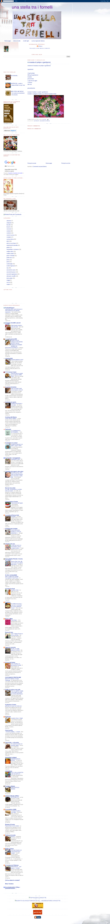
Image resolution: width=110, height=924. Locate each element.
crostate (9, 237)
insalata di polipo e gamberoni (40, 62)
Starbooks (8, 429)
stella (40, 46)
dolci (8, 241)
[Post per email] (47, 119)
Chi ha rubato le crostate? (12, 880)
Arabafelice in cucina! (11, 443)
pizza (8, 259)
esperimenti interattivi (12, 245)
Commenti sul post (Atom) (39, 166)
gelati (8, 247)
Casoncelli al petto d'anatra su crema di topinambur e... (16, 531)
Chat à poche (9, 730)
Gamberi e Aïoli (15, 590)
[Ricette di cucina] (37, 914)
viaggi (8, 280)
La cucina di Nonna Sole (12, 515)
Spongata (13, 516)
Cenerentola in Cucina (11, 501)
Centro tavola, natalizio (11, 418)
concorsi (9, 229)
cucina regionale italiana (38, 41)
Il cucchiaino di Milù (10, 809)
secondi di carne (11, 270)
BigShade (8, 716)
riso (8, 268)
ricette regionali (11, 265)
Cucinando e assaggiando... (13, 458)
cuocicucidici (9, 358)
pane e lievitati (10, 255)
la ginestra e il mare (10, 704)
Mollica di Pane (9, 848)
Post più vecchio (65, 163)
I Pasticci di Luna (10, 543)
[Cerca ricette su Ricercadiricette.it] (37, 897)
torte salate (9, 278)
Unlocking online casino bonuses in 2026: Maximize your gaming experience (13, 310)
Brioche (13, 836)
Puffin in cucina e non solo (12, 689)
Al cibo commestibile (11, 575)
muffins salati (10, 253)
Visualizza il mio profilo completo (39, 48)
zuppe (8, 284)
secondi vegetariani (12, 274)
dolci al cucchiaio (11, 243)
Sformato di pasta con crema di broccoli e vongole (16, 851)
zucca (8, 282)
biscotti (8, 224)
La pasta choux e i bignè (17, 718)
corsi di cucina (10, 235)
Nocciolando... (14, 75)
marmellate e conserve (13, 249)
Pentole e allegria (10, 786)
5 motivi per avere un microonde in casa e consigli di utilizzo (16, 547)
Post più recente (32, 163)
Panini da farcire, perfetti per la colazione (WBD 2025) (17, 375)
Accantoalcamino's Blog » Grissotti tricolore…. (12, 888)
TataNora (7, 602)
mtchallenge (8, 771)
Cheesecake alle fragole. (17, 503)
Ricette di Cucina (10, 824)
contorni (9, 233)
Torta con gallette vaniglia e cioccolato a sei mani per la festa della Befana (17, 692)
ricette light (26, 41)
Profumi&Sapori (9, 307)
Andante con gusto (10, 402)
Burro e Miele (9, 618)
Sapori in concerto (10, 647)
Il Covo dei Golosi (10, 662)
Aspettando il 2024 (15, 459)
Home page (7, 41)
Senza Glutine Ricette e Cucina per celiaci (14, 559)
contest (8, 231)
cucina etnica (10, 239)
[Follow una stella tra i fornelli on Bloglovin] (10, 131)
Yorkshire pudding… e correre (13, 731)
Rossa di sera (9, 632)
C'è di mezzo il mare (10, 372)
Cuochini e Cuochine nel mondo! (15, 173)
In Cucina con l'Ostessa (12, 865)
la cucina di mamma (10, 387)
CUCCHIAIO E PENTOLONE (13, 677)
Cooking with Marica (11, 417)
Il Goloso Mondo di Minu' (12, 796)
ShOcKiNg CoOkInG (11, 757)
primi (8, 261)
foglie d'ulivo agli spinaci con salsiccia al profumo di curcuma (17, 93)
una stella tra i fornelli (32, 7)
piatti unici (9, 257)
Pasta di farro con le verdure (12, 825)
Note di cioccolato (10, 488)
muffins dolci (10, 251)
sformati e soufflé (11, 276)
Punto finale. (14, 620)
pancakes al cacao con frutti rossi (13, 706)
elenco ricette (16, 41)
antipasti (36, 120)
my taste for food (10, 588)
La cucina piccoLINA (11, 339)
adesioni (9, 220)
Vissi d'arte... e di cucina (12, 742)
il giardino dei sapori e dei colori (14, 471)
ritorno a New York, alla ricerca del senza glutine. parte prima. (17, 563)
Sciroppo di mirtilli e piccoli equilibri (12, 323)
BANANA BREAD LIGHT (17, 359)
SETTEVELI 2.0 (15, 797)
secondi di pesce (45, 120)
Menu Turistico (9, 883)
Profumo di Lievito (10, 835)
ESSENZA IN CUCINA (11, 528)
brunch (8, 227)
